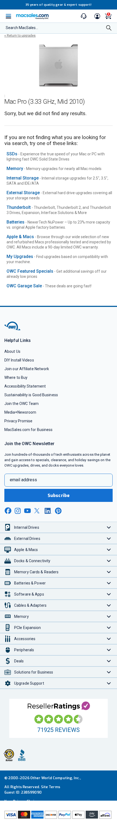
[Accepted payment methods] (58, 815)
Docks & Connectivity (32, 561)
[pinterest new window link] (58, 511)
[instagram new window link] (18, 511)
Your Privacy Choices (22, 801)
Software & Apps (29, 594)
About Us (12, 351)
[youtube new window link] (27, 510)
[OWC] (12, 329)
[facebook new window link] (7, 510)
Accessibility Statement (25, 386)
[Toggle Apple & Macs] (109, 549)
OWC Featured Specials (30, 271)
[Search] (108, 28)
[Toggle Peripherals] (109, 649)
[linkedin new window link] (48, 511)
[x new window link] (37, 510)
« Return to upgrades (20, 35)
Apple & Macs (20, 236)
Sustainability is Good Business (31, 395)
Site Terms (50, 787)
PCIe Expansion (27, 627)
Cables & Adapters (30, 605)
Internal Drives (26, 527)
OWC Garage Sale (24, 285)
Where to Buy (15, 377)
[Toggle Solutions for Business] (109, 672)
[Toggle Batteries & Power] (109, 583)
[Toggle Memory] (109, 616)
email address (23, 479)
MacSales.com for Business (28, 429)
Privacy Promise (18, 421)
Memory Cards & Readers (36, 572)
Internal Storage (23, 178)
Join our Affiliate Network (26, 369)
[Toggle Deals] (109, 661)
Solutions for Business (33, 672)
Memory (15, 168)
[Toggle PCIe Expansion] (109, 627)
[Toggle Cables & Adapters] (109, 605)
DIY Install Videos (19, 360)
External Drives (27, 538)
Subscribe (58, 495)
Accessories (24, 639)
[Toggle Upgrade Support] (109, 683)
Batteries (15, 222)
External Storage (23, 192)
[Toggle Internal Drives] (109, 527)
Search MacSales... (22, 28)
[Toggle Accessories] (109, 638)
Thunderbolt (19, 207)
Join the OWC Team (21, 403)
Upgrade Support (29, 683)
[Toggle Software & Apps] (109, 594)
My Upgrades (20, 256)
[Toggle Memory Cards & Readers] (109, 572)
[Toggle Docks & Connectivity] (109, 560)
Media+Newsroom (20, 412)
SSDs (12, 153)
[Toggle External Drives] (109, 538)
